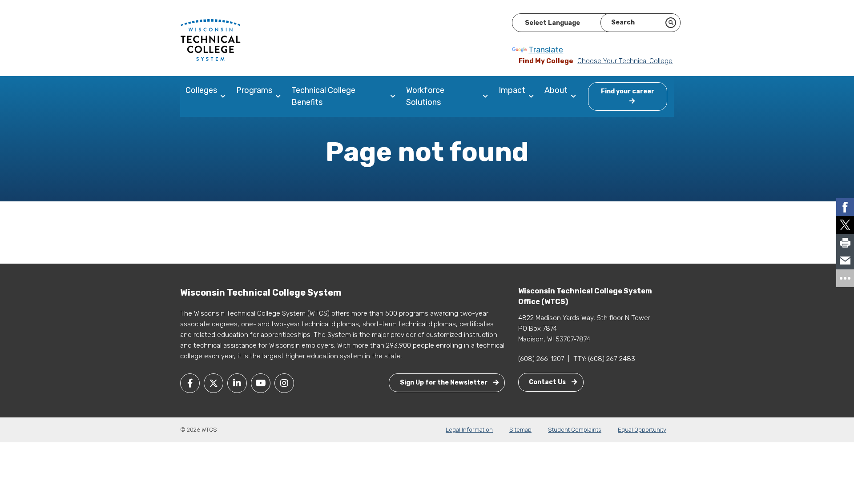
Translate (545, 50)
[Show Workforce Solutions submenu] (487, 96)
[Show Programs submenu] (280, 96)
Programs (254, 90)
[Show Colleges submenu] (225, 96)
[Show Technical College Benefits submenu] (395, 96)
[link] (845, 207)
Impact (512, 90)
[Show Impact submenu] (533, 96)
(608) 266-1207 (541, 359)
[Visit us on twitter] (213, 383)
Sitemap (520, 429)
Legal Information (469, 429)
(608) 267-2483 (611, 359)
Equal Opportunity (642, 429)
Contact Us (548, 382)
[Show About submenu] (575, 96)
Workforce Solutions (425, 96)
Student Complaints (574, 429)
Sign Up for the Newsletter (444, 382)
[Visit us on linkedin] (237, 383)
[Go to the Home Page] (210, 40)
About (556, 90)
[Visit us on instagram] (284, 383)
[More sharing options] (845, 278)
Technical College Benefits (323, 96)
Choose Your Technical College (625, 61)
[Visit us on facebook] (190, 383)
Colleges (201, 90)
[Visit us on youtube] (260, 383)
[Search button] (670, 22)
